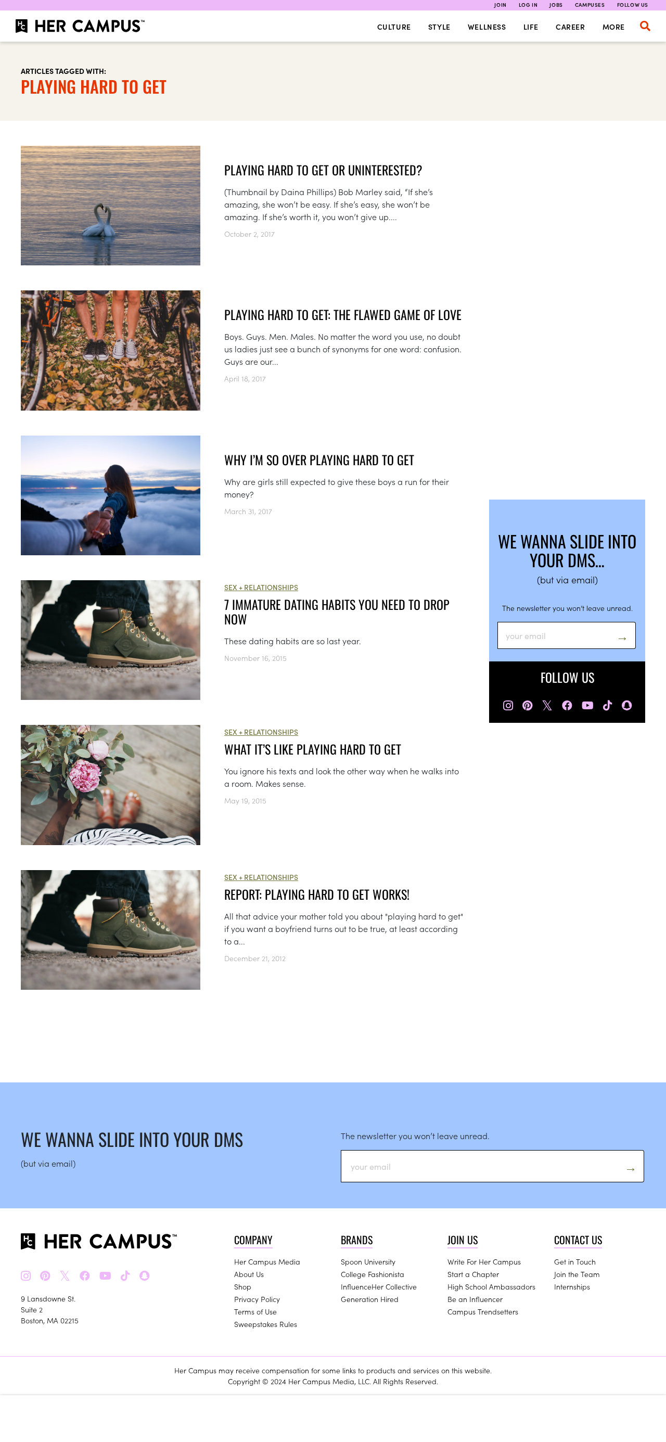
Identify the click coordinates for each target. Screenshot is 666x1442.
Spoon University (368, 1261)
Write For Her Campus (484, 1261)
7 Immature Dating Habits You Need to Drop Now (337, 611)
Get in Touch (575, 1261)
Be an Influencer (475, 1299)
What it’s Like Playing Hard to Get (312, 748)
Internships (572, 1286)
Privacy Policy (257, 1299)
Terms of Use (255, 1311)
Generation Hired (370, 1299)
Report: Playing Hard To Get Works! (316, 894)
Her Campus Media (267, 1261)
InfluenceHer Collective (379, 1286)
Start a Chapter (473, 1274)
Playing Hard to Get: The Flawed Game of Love (343, 314)
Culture (394, 26)
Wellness (487, 26)
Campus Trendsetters (482, 1311)
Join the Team (577, 1274)
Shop (242, 1286)
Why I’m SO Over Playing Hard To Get (319, 459)
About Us (249, 1274)
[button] (645, 26)
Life (531, 26)
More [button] (614, 26)
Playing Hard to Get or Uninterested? (323, 169)
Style (439, 26)
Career (570, 26)
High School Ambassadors (491, 1286)
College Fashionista (372, 1274)
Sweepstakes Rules (265, 1324)
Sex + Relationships (261, 587)
